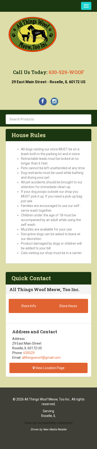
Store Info (28, 306)
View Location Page (50, 368)
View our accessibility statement (48, 423)
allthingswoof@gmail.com (41, 357)
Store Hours (68, 306)
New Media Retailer (55, 429)
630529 (29, 353)
